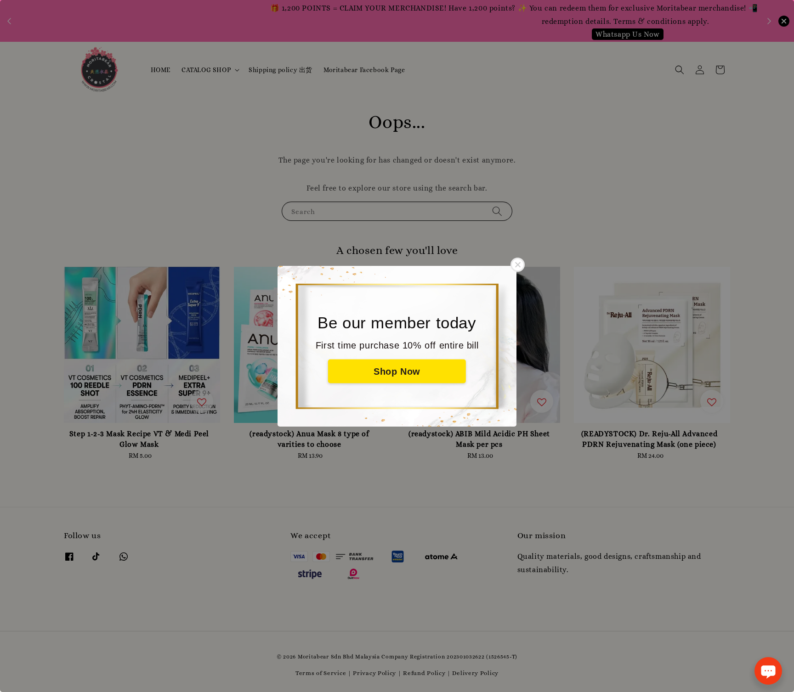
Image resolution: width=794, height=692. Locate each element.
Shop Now (397, 371)
